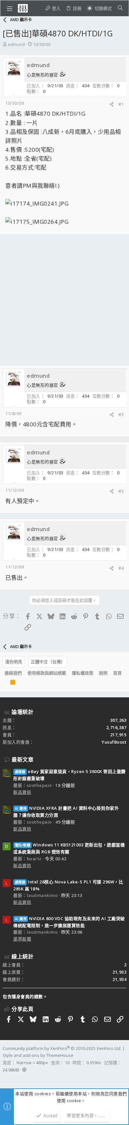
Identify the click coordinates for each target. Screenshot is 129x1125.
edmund (16, 44)
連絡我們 (13, 673)
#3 (121, 491)
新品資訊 (22, 792)
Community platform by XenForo (62, 1048)
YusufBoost (114, 742)
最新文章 (22, 759)
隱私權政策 (82, 673)
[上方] (5, 684)
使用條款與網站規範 (46, 673)
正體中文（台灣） (48, 662)
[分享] (111, 104)
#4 (121, 568)
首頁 (117, 673)
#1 (121, 104)
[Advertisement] (64, 299)
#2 (121, 414)
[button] (9, 8)
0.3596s (93, 1063)
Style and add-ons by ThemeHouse (38, 1055)
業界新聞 (22, 939)
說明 (103, 673)
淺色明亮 (13, 662)
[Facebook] (6, 1078)
